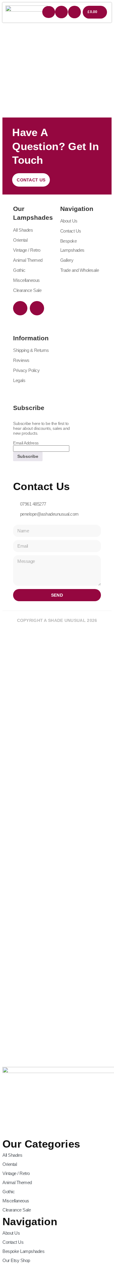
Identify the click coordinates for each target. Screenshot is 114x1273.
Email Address (26, 442)
